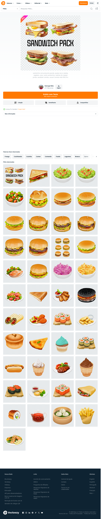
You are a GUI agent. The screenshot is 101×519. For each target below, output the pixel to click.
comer (38, 156)
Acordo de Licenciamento (41, 479)
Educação (7, 490)
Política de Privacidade (74, 513)
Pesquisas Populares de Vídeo (41, 497)
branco (77, 156)
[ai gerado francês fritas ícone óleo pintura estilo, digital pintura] (86, 415)
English (90, 479)
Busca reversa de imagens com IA (13, 497)
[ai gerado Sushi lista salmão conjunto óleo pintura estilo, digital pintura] (62, 319)
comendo (48, 156)
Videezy (6, 485)
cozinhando (18, 156)
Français (91, 490)
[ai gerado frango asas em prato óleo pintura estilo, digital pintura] (62, 295)
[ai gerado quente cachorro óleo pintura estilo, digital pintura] (14, 367)
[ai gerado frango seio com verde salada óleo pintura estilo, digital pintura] (14, 271)
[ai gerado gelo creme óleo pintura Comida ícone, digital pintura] (38, 367)
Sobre (62, 485)
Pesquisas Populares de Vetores (41, 488)
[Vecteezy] (3, 3)
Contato (62, 482)
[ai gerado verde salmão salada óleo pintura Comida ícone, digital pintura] (14, 295)
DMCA (35, 482)
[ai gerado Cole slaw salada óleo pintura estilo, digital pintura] (86, 271)
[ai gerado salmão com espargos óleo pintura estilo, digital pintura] (14, 439)
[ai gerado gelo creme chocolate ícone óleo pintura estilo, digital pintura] (86, 367)
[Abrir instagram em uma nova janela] (26, 512)
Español (91, 482)
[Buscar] (90, 8)
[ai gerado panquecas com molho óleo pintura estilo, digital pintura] (38, 391)
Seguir (58, 88)
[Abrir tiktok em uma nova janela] (35, 512)
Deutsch (91, 488)
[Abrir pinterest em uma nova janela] (32, 512)
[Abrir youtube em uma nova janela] (42, 512)
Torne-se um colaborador (64, 488)
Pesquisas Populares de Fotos (41, 493)
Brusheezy (7, 479)
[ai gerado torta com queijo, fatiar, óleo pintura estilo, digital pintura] (38, 295)
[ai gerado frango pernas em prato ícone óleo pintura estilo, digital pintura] (38, 319)
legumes (68, 156)
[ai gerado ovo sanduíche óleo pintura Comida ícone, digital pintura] (38, 199)
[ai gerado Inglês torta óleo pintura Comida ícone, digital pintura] (14, 343)
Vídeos (27, 3)
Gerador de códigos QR (12, 503)
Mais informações (10, 114)
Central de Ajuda (65, 479)
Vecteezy (7, 482)
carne (86, 156)
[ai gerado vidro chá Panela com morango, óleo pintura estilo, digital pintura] (38, 415)
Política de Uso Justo (89, 513)
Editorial (37, 3)
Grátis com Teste (49, 95)
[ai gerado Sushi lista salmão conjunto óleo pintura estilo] (14, 391)
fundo (58, 156)
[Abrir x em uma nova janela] (39, 512)
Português (91, 485)
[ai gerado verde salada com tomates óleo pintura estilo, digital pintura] (62, 175)
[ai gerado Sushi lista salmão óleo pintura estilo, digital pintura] (14, 415)
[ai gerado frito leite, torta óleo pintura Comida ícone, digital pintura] (86, 319)
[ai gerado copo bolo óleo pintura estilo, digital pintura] (62, 343)
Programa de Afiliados (40, 485)
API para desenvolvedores (13, 493)
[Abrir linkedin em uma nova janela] (29, 512)
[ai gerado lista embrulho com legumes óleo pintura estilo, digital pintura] (14, 319)
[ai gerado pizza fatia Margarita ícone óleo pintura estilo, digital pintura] (38, 343)
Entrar (90, 3)
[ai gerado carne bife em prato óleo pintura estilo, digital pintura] (62, 367)
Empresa (7, 488)
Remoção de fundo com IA (13, 501)
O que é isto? (21, 109)
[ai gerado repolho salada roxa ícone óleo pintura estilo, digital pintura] (62, 271)
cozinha (29, 156)
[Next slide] (93, 156)
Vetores (9, 3)
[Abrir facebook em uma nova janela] (23, 512)
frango (7, 156)
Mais (46, 3)
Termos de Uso (61, 513)
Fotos (19, 3)
